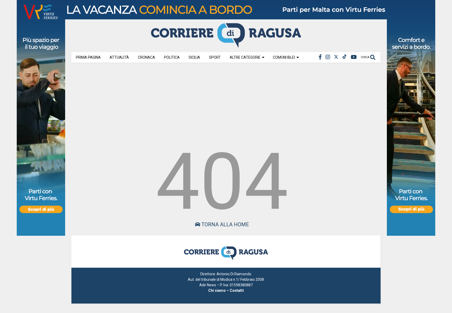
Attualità (119, 57)
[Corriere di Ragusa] (226, 46)
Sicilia (194, 57)
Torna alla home (224, 224)
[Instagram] (327, 57)
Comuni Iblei (284, 57)
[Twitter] (336, 57)
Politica (172, 57)
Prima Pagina (88, 57)
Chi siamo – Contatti (226, 290)
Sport (215, 57)
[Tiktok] (344, 57)
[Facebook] (320, 57)
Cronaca (146, 57)
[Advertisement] (226, 102)
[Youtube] (354, 57)
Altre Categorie (245, 57)
